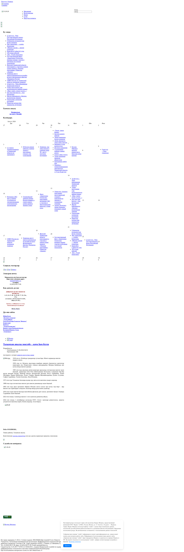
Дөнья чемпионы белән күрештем (60, 138)
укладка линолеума (18, 436)
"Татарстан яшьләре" (9, 326)
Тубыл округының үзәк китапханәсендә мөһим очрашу (17, 88)
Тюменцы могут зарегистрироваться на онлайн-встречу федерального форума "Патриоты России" (17, 76)
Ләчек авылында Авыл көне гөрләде (60, 141)
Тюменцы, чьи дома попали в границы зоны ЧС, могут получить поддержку (44, 151)
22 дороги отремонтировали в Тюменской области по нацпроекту (13, 151)
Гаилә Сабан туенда (60, 154)
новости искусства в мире (25, 355)
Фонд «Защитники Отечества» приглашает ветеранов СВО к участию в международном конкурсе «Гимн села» (45, 201)
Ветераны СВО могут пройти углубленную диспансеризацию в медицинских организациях (13, 201)
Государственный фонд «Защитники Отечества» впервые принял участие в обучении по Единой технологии (15, 60)
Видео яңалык (28, 13)
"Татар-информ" (8, 319)
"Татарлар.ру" (7, 331)
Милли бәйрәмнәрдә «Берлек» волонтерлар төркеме (17, 97)
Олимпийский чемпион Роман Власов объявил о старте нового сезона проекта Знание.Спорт (28, 201)
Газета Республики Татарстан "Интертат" (15, 321)
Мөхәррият (27, 11)
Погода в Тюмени (7, 1)
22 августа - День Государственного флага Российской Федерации (15, 37)
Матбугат (6, 324)
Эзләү (76, 10)
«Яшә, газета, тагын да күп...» (17, 91)
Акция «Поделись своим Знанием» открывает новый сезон (60, 208)
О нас (26, 16)
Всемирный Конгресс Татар (11, 330)
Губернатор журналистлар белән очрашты (15, 41)
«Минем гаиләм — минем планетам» (77, 242)
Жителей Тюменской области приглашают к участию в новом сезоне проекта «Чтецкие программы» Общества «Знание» (17, 68)
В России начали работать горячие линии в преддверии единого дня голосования (28, 151)
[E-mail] (10, 340)
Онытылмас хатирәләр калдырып (76, 214)
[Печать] (10, 338)
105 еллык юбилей (13, 53)
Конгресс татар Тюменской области (13, 328)
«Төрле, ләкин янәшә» (59, 131)
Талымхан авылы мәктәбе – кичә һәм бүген (26, 344)
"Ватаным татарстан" (9, 318)
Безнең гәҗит (7, 323)
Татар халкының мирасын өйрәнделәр (59, 158)
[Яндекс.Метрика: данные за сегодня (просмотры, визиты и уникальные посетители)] (9, 524)
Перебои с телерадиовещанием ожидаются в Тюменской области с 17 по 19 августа (61, 168)
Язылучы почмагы (30, 18)
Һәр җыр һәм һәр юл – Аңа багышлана (76, 201)
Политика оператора (75, 541)
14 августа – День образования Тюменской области (17, 85)
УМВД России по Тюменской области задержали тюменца (16, 81)
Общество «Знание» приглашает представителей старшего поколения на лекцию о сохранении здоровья (61, 198)
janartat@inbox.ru (15, 281)
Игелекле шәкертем (60, 148)
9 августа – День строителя (105, 151)
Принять (67, 545)
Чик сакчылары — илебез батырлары (77, 237)
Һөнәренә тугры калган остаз (59, 145)
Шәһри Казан (7, 316)
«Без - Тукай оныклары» (15, 54)
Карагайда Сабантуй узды (15, 51)
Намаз (26, 15)
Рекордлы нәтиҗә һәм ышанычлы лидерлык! (14, 104)
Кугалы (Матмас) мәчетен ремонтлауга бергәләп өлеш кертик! (76, 151)
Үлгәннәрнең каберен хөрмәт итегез (59, 151)
